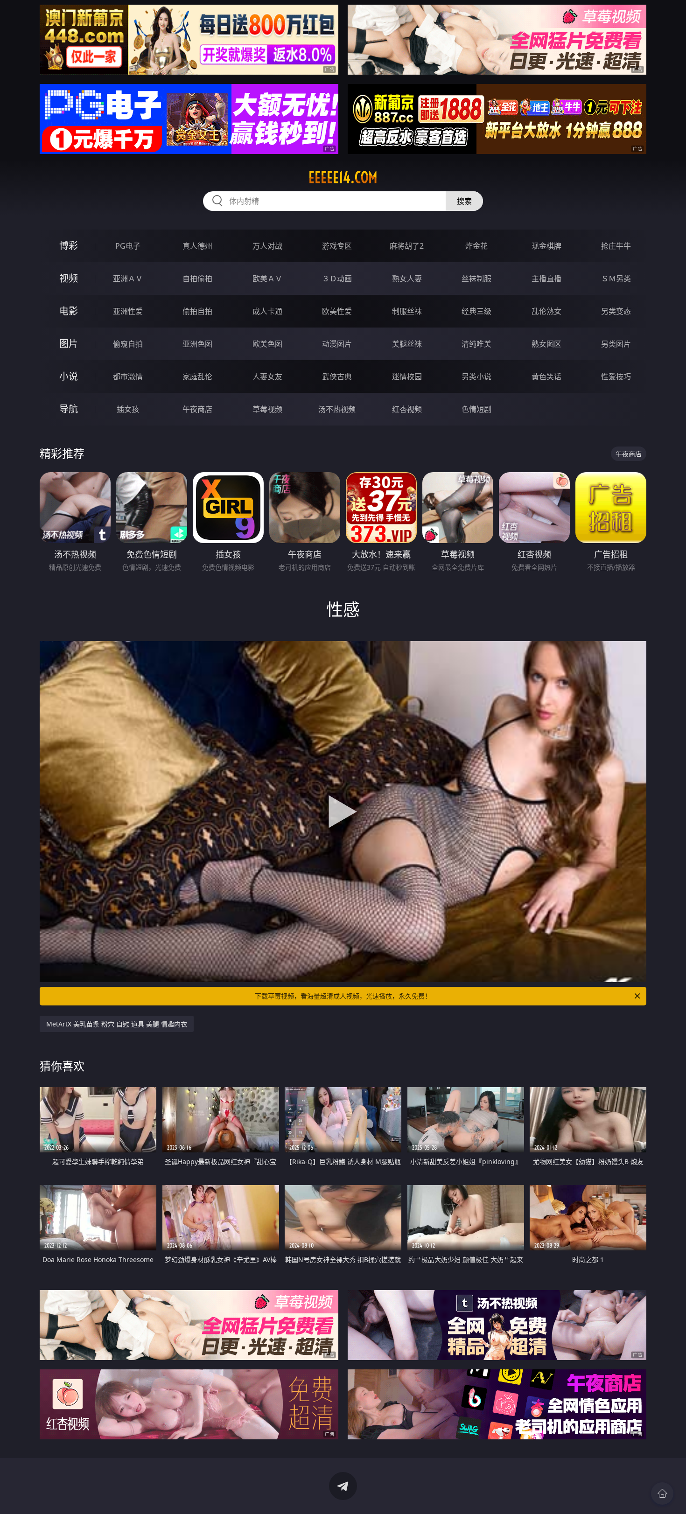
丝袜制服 (476, 278)
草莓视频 (267, 409)
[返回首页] (662, 1493)
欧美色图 (267, 344)
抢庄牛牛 (616, 246)
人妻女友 (267, 376)
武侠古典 (337, 376)
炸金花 (476, 246)
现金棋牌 (546, 246)
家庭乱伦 (197, 376)
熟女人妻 (407, 278)
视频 (68, 278)
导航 (68, 409)
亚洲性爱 (128, 311)
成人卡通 (267, 311)
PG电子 (127, 246)
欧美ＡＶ (267, 278)
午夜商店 (197, 409)
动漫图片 (337, 344)
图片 (68, 343)
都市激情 (128, 376)
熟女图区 (546, 344)
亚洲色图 (197, 344)
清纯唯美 (476, 344)
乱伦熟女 (546, 311)
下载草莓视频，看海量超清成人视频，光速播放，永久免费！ (343, 995)
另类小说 (476, 376)
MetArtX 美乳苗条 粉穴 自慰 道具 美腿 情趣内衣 (116, 1023)
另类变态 (616, 311)
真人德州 (197, 246)
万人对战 (267, 246)
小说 (68, 376)
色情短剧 (476, 409)
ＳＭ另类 (616, 278)
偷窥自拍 (128, 344)
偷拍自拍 (197, 311)
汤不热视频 (337, 409)
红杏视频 (407, 409)
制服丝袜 (407, 311)
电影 (68, 311)
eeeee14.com (343, 177)
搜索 (464, 201)
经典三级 (476, 311)
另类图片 (616, 344)
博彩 (68, 245)
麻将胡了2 (407, 246)
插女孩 (128, 409)
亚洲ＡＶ (128, 278)
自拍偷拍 (197, 278)
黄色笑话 (546, 376)
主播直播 (546, 278)
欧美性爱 (337, 311)
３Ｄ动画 (337, 278)
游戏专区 (337, 246)
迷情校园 (407, 376)
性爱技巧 (616, 376)
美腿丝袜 (407, 344)
